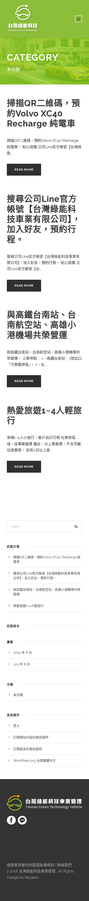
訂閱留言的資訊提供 (27, 749)
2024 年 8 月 (22, 652)
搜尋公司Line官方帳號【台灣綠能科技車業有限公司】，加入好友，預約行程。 (44, 219)
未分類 (18, 695)
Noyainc (32, 877)
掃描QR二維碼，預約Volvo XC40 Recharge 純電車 (43, 113)
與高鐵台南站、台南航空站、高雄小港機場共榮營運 (41, 325)
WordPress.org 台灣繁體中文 (34, 760)
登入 (16, 725)
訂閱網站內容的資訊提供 (30, 737)
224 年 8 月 (21, 664)
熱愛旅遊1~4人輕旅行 (28, 606)
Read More (24, 169)
